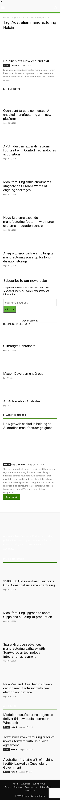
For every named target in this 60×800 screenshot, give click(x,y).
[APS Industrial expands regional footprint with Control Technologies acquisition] (30, 136)
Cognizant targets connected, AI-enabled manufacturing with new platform (27, 115)
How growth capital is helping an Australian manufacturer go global (28, 426)
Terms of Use (31, 787)
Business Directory (16, 323)
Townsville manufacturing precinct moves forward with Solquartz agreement (29, 741)
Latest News (11, 88)
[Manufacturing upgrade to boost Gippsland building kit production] (30, 603)
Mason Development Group (23, 374)
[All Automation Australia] (30, 391)
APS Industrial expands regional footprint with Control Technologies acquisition (29, 150)
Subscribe (10, 309)
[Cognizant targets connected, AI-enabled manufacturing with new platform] (30, 101)
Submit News (39, 783)
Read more (11, 497)
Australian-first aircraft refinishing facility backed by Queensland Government (28, 763)
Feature (7, 464)
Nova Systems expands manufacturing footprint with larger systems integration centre (29, 222)
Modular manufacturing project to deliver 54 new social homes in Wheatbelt (28, 719)
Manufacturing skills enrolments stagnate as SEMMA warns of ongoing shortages (27, 186)
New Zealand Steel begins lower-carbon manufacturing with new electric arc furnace (27, 688)
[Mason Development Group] (30, 364)
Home (6, 17)
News (6, 65)
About (15, 783)
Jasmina (15, 65)
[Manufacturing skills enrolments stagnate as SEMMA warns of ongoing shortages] (30, 172)
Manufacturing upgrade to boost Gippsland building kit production (27, 615)
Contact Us (30, 790)
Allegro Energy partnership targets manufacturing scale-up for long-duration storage (28, 257)
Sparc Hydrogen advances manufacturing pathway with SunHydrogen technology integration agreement (24, 650)
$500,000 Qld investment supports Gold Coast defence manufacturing (29, 583)
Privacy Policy (46, 787)
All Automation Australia (21, 401)
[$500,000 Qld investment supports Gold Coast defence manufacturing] (30, 571)
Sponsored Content (14, 464)
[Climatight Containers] (30, 336)
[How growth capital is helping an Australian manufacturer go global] (30, 445)
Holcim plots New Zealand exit (26, 61)
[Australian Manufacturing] (30, 8)
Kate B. (14, 727)
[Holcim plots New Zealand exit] (30, 45)
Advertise (25, 783)
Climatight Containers (19, 346)
